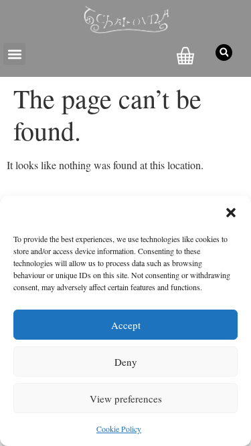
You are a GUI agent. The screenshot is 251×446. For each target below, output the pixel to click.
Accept (126, 325)
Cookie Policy (118, 428)
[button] (231, 212)
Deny (125, 361)
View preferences (126, 398)
